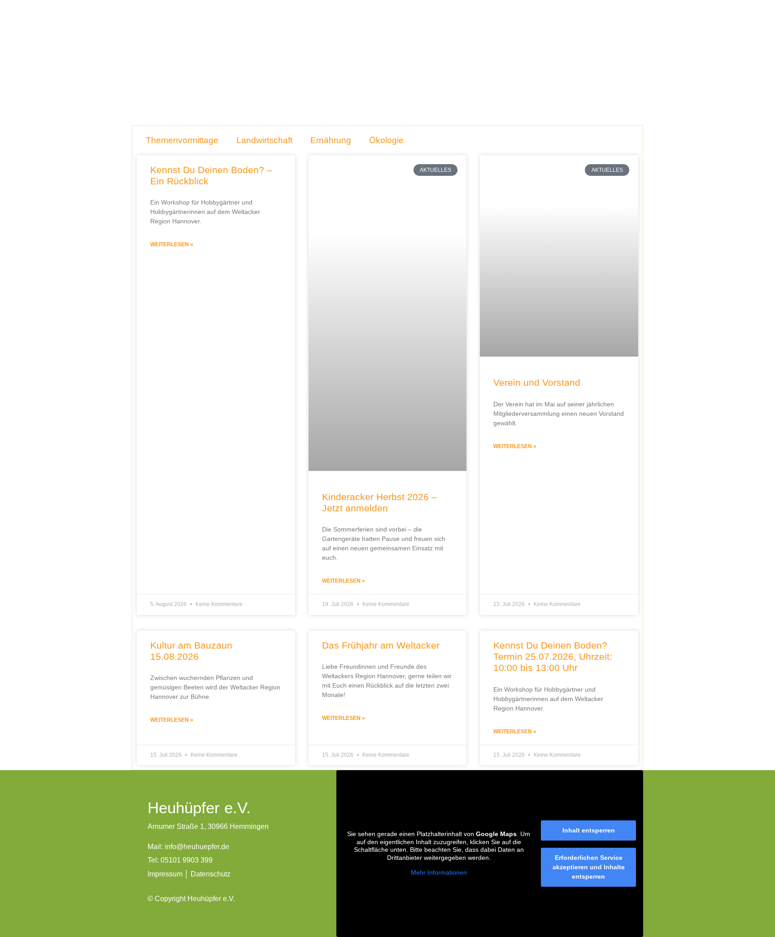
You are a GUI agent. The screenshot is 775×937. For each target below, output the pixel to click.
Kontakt (525, 27)
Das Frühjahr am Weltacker (381, 645)
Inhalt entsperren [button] (588, 830)
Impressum (165, 874)
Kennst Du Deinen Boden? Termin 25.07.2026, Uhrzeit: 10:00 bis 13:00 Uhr (552, 656)
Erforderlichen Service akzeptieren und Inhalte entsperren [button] (589, 867)
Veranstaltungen (440, 27)
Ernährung (330, 140)
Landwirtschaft (264, 140)
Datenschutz (211, 874)
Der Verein (338, 27)
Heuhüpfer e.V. (281, 27)
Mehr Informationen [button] (439, 872)
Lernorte (384, 27)
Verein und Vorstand (536, 382)
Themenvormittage (182, 140)
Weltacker (614, 27)
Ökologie (386, 140)
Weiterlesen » (171, 244)
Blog (489, 27)
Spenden (567, 27)
